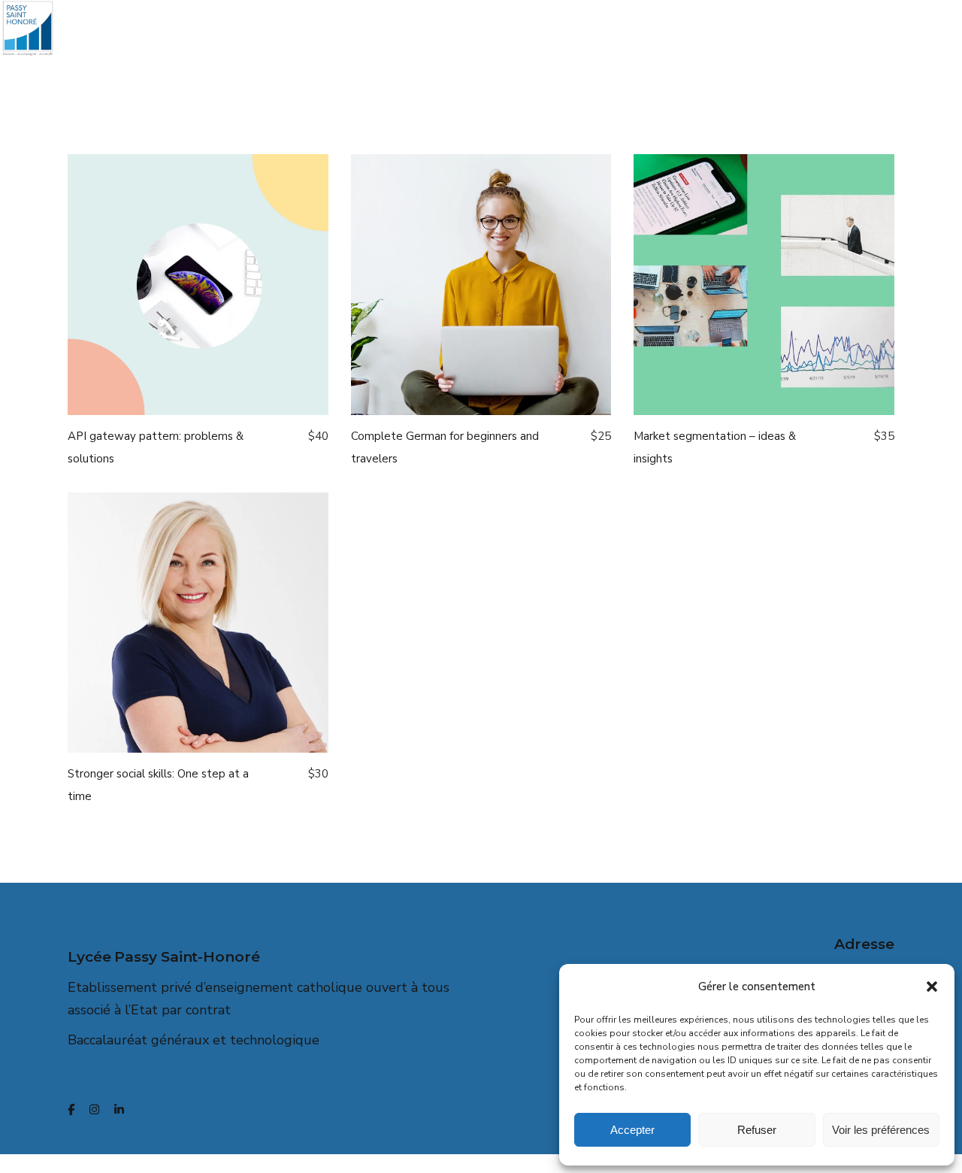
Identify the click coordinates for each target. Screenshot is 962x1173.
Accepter (632, 1129)
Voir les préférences (881, 1129)
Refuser (756, 1129)
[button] (931, 986)
